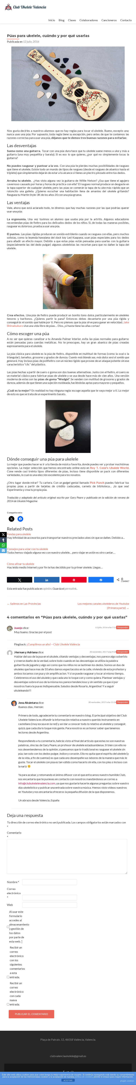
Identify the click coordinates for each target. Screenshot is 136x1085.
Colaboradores (89, 20)
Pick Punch (97, 482)
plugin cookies (127, 1081)
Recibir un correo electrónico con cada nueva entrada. (17, 993)
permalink (70, 588)
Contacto (126, 20)
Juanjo (18, 627)
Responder (122, 627)
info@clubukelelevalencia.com (36, 783)
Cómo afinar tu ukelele (20, 563)
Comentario (14, 834)
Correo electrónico (14, 893)
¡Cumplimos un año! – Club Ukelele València (53, 644)
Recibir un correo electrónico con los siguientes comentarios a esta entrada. (17, 962)
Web (10, 904)
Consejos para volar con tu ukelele (27, 549)
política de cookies (84, 1077)
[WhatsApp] (3, 545)
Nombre (13, 882)
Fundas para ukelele (19, 534)
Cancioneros (109, 20)
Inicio (51, 20)
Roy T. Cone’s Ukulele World (109, 467)
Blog (61, 20)
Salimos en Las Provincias (24, 603)
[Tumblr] (3, 540)
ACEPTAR (68, 1080)
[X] (3, 534)
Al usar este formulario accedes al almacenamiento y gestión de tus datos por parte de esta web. (16, 926)
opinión (47, 588)
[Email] (3, 550)
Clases (72, 20)
